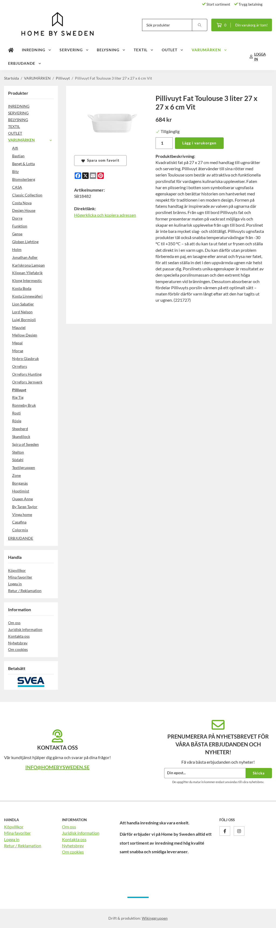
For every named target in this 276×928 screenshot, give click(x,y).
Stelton (18, 452)
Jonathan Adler (25, 257)
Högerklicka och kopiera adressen (105, 214)
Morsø (17, 350)
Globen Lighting (25, 241)
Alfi (15, 148)
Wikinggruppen (155, 918)
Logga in (15, 584)
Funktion (19, 226)
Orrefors (19, 366)
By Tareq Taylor (24, 506)
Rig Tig (17, 397)
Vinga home (22, 514)
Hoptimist (20, 491)
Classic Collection (27, 195)
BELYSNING (108, 49)
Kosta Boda (21, 288)
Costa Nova (22, 202)
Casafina (19, 522)
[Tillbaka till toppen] (264, 920)
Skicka (259, 773)
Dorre (17, 218)
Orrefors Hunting (27, 374)
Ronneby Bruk (24, 405)
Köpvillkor (17, 570)
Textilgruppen (23, 467)
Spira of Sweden (25, 444)
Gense (17, 234)
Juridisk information (25, 629)
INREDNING (33, 49)
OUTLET (169, 49)
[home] (11, 50)
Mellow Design (24, 335)
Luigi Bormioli (24, 319)
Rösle (16, 421)
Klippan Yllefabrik (27, 272)
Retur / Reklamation (25, 590)
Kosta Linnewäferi (27, 296)
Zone (16, 475)
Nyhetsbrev (17, 643)
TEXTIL (140, 49)
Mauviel (19, 327)
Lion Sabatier (23, 304)
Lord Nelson (22, 312)
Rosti (16, 413)
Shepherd (20, 428)
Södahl (17, 459)
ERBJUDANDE (21, 63)
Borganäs (20, 483)
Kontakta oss (19, 636)
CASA (17, 187)
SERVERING (71, 49)
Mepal (17, 343)
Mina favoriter (20, 577)
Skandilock (21, 436)
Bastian (18, 156)
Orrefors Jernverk (27, 382)
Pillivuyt (19, 389)
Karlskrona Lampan (28, 265)
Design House (23, 210)
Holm (17, 249)
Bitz (15, 171)
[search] (199, 25)
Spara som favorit (102, 160)
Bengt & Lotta (23, 163)
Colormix (20, 530)
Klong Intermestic (27, 280)
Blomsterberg (23, 179)
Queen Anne (22, 499)
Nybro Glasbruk (25, 358)
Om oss (14, 622)
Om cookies (18, 649)
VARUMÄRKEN (206, 49)
